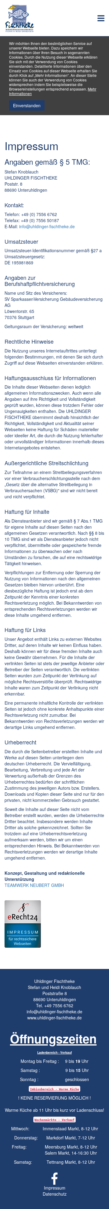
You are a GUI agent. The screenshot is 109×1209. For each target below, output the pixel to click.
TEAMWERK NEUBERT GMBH (34, 885)
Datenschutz (55, 1194)
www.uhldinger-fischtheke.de (54, 1018)
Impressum (54, 1188)
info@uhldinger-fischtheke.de (47, 226)
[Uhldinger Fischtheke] (22, 18)
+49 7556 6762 (58, 1005)
